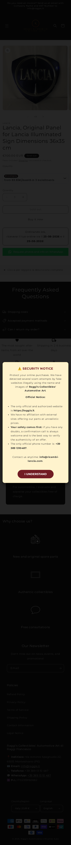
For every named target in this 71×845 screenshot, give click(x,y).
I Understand (35, 474)
